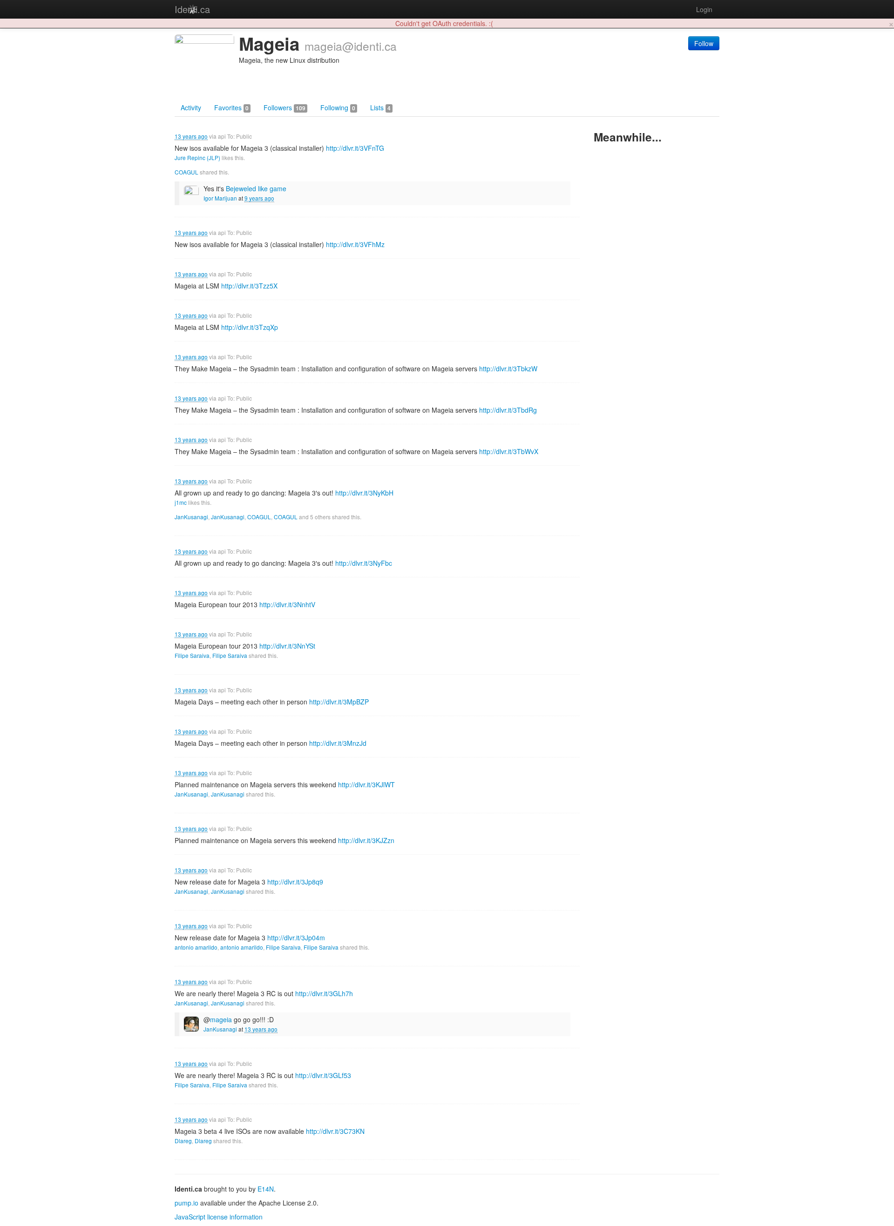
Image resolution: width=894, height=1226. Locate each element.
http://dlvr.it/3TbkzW (508, 368)
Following (337, 107)
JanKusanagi (191, 517)
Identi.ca (192, 9)
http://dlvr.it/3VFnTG (355, 148)
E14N (265, 1188)
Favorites (231, 107)
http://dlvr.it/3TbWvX (508, 451)
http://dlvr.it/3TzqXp (249, 327)
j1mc (181, 502)
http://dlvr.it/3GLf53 (323, 1075)
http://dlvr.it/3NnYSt (287, 645)
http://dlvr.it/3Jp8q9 (295, 881)
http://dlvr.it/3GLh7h (324, 993)
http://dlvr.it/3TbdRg (508, 410)
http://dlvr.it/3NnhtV (287, 604)
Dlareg (183, 1141)
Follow (703, 43)
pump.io (186, 1202)
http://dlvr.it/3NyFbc (363, 563)
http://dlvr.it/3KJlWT (366, 784)
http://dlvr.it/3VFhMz (355, 244)
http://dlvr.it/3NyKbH (364, 492)
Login (704, 9)
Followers (284, 107)
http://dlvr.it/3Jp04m (296, 937)
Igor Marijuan (220, 198)
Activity (191, 107)
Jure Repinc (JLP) (197, 157)
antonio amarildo (196, 947)
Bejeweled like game (256, 188)
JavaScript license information (219, 1216)
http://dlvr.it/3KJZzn (366, 840)
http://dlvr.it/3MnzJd (337, 743)
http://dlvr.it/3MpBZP (339, 701)
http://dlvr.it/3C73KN (335, 1131)
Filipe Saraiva (192, 655)
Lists (380, 107)
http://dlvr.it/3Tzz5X (249, 285)
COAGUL (186, 172)
